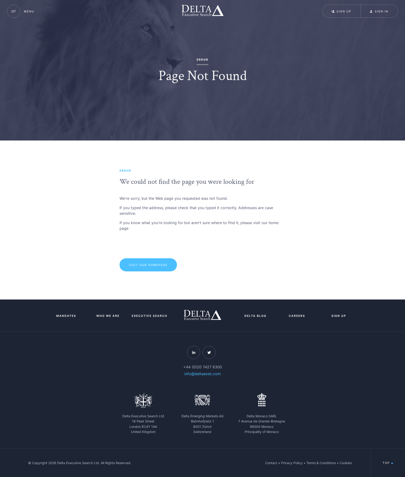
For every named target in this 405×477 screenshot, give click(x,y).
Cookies (346, 463)
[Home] (203, 11)
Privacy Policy (292, 463)
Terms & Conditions (321, 463)
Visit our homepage (148, 265)
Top (386, 463)
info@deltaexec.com (202, 373)
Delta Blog (255, 316)
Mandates (66, 316)
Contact (271, 463)
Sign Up (338, 316)
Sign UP (344, 11)
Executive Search (149, 316)
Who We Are (108, 316)
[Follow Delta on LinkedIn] (193, 352)
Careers (297, 316)
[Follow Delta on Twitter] (209, 352)
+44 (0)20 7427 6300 (202, 367)
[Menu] (13, 11)
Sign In (381, 11)
